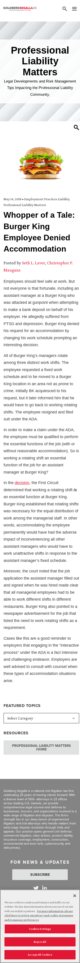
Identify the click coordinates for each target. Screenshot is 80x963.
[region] (40, 926)
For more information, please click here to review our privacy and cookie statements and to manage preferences (38, 915)
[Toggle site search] (64, 9)
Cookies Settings (40, 928)
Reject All (40, 941)
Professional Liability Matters (25, 205)
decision (22, 482)
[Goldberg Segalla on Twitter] (36, 888)
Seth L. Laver (33, 262)
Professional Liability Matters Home (41, 747)
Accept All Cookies (40, 954)
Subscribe (40, 874)
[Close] (75, 896)
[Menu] (72, 9)
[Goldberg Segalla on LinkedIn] (44, 888)
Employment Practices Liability (46, 199)
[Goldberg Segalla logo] (20, 9)
